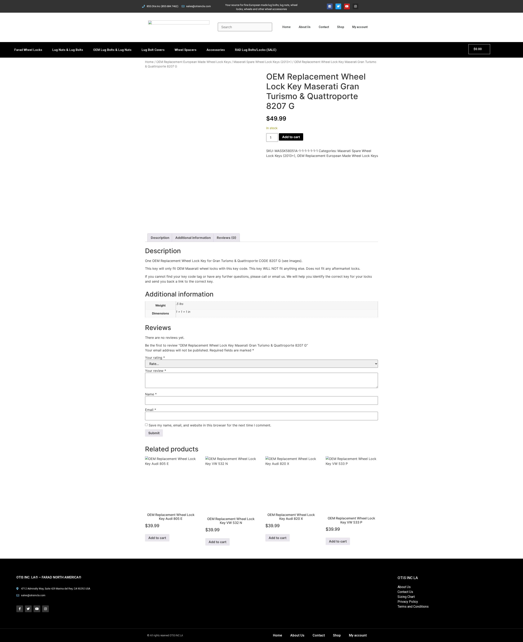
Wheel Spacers (185, 50)
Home (286, 27)
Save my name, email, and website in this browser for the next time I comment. (210, 425)
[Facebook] (330, 6)
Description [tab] (160, 238)
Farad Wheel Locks (28, 50)
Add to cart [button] (157, 538)
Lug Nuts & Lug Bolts (67, 50)
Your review (155, 370)
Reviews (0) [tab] (226, 238)
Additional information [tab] (193, 238)
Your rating (155, 357)
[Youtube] (347, 6)
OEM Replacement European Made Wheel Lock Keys (193, 62)
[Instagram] (355, 6)
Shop (340, 27)
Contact (324, 27)
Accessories (216, 50)
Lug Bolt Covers (153, 50)
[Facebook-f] (19, 608)
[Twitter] (338, 6)
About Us (305, 27)
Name (151, 394)
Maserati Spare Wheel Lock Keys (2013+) (263, 62)
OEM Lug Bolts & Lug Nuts (112, 50)
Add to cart (291, 137)
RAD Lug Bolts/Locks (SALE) (255, 50)
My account (360, 27)
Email (150, 409)
